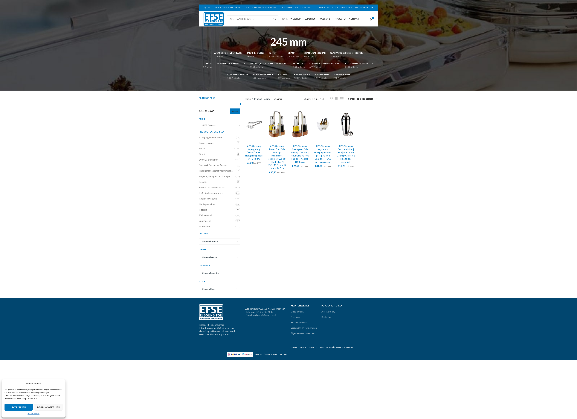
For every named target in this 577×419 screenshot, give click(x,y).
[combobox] (219, 241)
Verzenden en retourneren (304, 327)
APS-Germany (209, 125)
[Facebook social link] (205, 8)
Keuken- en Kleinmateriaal (212, 187)
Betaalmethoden (299, 322)
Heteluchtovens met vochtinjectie (216, 170)
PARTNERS (259, 354)
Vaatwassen (205, 221)
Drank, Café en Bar (208, 159)
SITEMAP (283, 354)
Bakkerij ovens (206, 143)
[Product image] (254, 124)
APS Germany (328, 311)
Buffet (202, 148)
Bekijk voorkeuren (48, 407)
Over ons (295, 317)
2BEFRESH (348, 347)
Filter (235, 111)
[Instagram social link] (209, 8)
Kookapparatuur (207, 204)
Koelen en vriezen (208, 198)
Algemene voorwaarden (302, 333)
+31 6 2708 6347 (329, 8)
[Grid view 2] (331, 99)
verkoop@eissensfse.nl (264, 315)
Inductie (203, 182)
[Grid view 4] (341, 99)
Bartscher (326, 317)
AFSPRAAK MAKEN (344, 8)
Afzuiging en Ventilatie (210, 137)
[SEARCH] (275, 18)
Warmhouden (205, 226)
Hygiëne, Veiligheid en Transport (215, 176)
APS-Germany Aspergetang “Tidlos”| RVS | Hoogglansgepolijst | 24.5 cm (254, 152)
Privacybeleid (34, 413)
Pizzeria (203, 209)
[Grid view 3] (336, 99)
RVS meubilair (206, 215)
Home (248, 98)
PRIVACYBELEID (271, 354)
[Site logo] (213, 18)
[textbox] (219, 241)
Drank (202, 154)
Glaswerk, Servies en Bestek (213, 165)
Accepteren (19, 407)
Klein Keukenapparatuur (211, 193)
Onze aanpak (297, 311)
